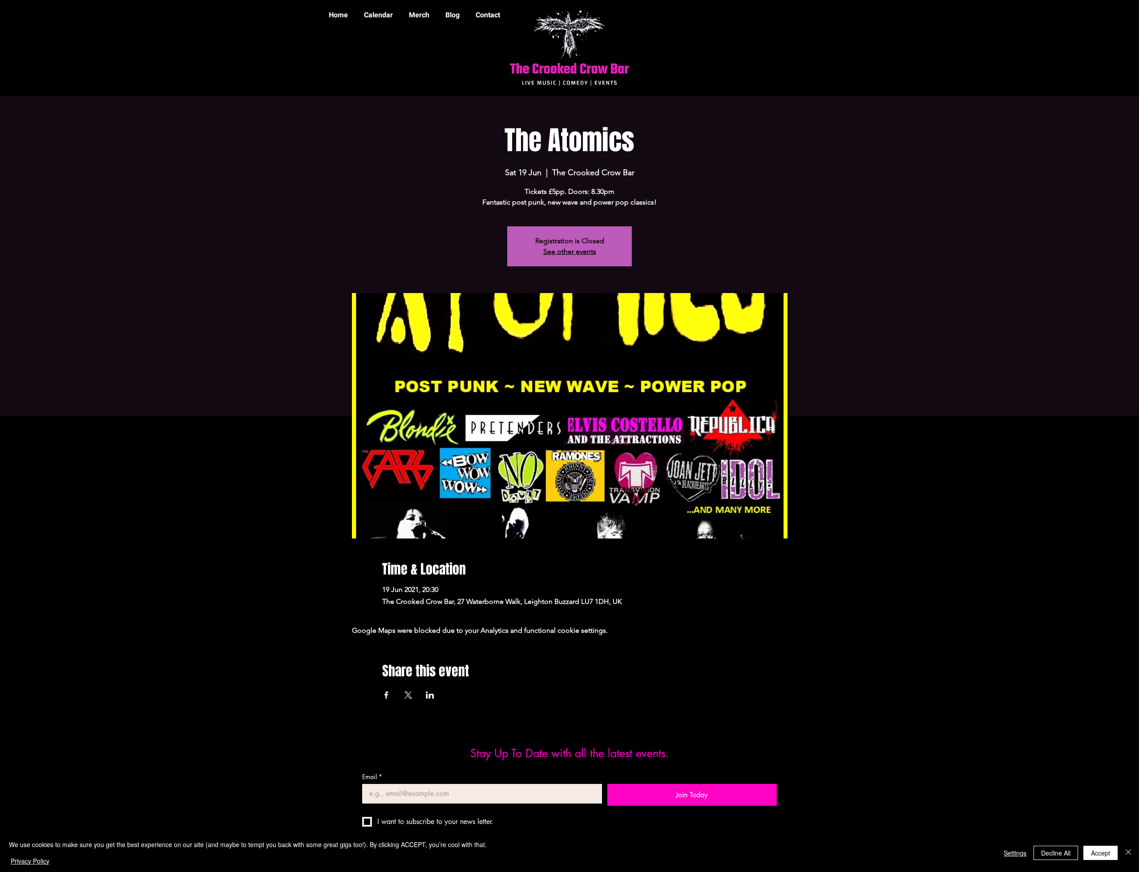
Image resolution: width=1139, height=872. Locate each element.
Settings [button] (1015, 852)
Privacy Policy (30, 860)
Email (372, 776)
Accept (1100, 852)
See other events (569, 251)
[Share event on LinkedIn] (430, 695)
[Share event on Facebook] (386, 695)
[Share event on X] (408, 695)
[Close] (1128, 852)
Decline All (1055, 852)
